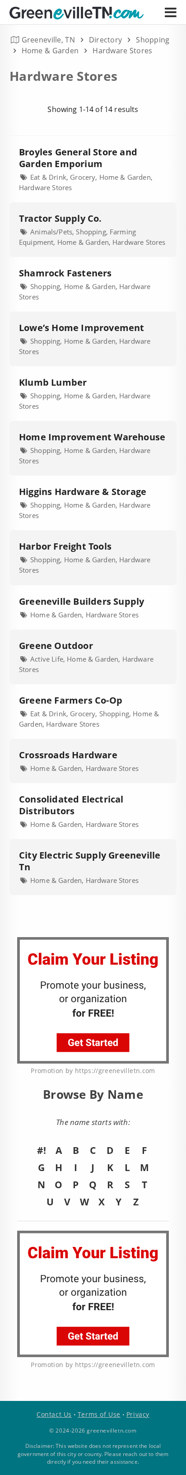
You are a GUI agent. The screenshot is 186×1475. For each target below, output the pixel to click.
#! (41, 1150)
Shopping (152, 40)
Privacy (137, 1414)
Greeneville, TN (48, 40)
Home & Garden (50, 51)
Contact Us (54, 1414)
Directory (105, 40)
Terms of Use (99, 1414)
